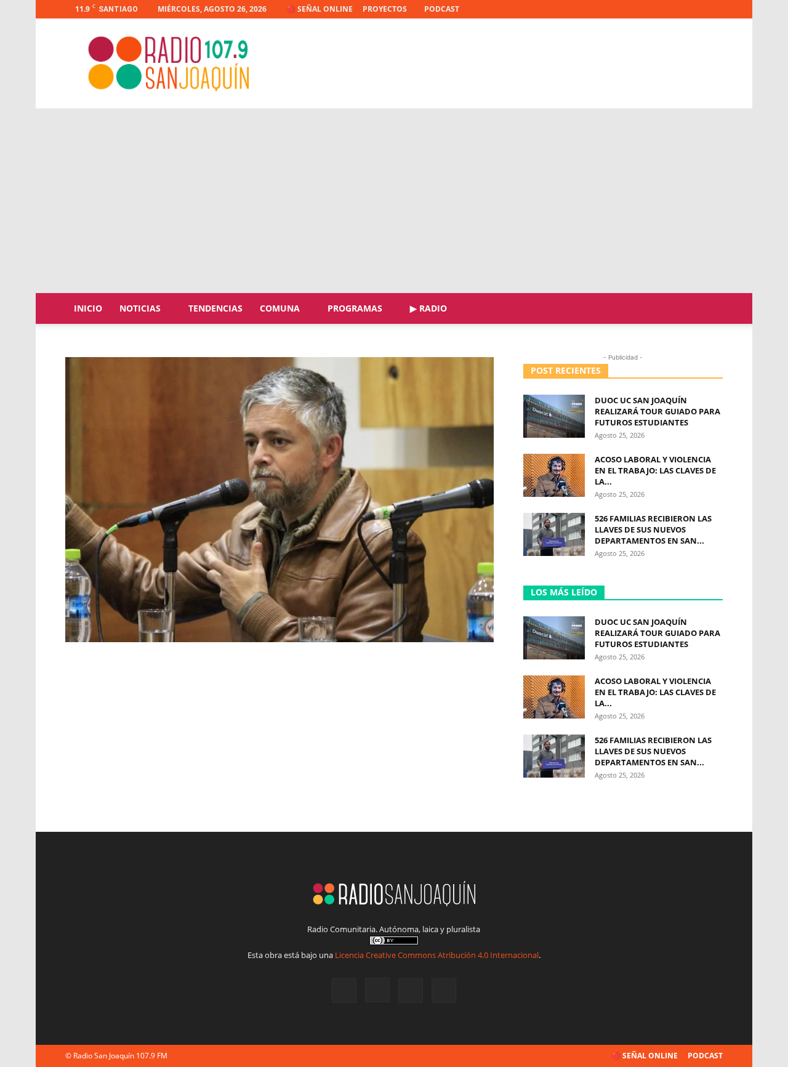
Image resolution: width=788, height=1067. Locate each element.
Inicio (88, 308)
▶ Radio (428, 308)
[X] (693, 9)
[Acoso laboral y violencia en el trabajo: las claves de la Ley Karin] (554, 475)
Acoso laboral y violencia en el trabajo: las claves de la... (655, 470)
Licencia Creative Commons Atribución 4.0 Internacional (437, 954)
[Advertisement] (394, 201)
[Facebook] (652, 9)
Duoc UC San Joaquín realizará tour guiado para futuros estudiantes (657, 411)
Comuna (280, 308)
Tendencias (215, 308)
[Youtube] (713, 9)
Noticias (140, 308)
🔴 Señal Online (319, 9)
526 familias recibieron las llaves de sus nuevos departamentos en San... (653, 529)
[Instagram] (673, 9)
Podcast (441, 9)
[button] (708, 309)
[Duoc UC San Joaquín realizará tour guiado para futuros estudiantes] (554, 416)
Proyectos (385, 9)
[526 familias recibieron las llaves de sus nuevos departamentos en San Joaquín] (554, 534)
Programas (355, 308)
